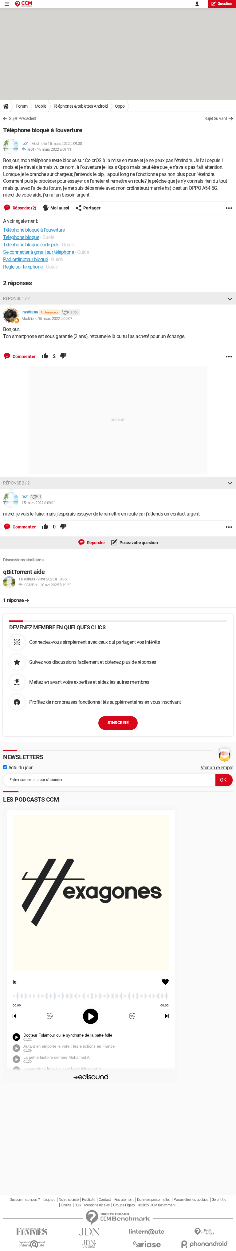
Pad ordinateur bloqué (25, 259)
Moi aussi (59, 207)
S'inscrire (118, 722)
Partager (91, 207)
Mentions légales (97, 1205)
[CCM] (23, 4)
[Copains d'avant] (32, 1244)
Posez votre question (138, 542)
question (225, 4)
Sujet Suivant (215, 118)
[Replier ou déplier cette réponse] (230, 298)
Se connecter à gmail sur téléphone (38, 252)
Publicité (88, 1199)
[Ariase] (146, 1244)
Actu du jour (20, 768)
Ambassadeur (49, 312)
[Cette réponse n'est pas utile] (63, 356)
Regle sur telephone (23, 267)
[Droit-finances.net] (204, 1232)
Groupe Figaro (124, 1205)
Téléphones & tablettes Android (80, 106)
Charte (66, 1205)
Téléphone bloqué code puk (31, 245)
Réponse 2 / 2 (16, 482)
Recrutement (124, 1199)
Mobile (40, 106)
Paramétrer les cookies (191, 1199)
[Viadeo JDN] (89, 1244)
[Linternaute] (146, 1232)
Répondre (95, 542)
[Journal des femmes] (32, 1232)
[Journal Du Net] (89, 1232)
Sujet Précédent (23, 118)
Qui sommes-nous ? (25, 1199)
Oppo (120, 106)
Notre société (69, 1199)
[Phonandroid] (204, 1244)
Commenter (24, 356)
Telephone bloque (21, 237)
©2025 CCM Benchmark (156, 1205)
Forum (22, 106)
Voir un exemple (217, 768)
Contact (105, 1199)
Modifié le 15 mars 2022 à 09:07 (47, 318)
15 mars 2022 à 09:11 (54, 149)
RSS (78, 1205)
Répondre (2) (24, 207)
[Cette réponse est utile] (45, 356)
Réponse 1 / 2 (16, 298)
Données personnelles (153, 1199)
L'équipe (49, 1199)
